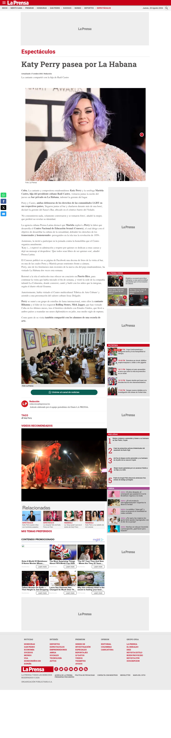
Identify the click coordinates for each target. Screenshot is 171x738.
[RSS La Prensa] (86, 669)
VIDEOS (79, 658)
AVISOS (78, 663)
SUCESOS (28, 652)
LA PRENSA (132, 644)
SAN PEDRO (29, 647)
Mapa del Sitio (139, 675)
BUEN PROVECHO (135, 655)
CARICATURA (107, 649)
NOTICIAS (28, 639)
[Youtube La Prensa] (71, 669)
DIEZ (129, 649)
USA (26, 658)
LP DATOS (79, 655)
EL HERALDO (132, 647)
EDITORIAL (106, 644)
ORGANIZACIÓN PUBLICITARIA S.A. (36, 681)
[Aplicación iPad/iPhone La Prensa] (76, 669)
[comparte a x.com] (3, 207)
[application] (64, 464)
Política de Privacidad (85, 675)
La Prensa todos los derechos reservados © (36, 676)
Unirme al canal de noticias (65, 392)
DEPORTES (55, 644)
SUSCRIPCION (133, 661)
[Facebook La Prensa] (56, 669)
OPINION (105, 639)
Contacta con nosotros (107, 675)
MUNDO (28, 655)
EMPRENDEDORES (58, 649)
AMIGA (53, 652)
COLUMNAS (106, 647)
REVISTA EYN (133, 658)
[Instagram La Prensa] (66, 669)
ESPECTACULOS (57, 647)
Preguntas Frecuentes (64, 677)
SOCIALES (54, 655)
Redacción (48, 74)
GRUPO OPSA (133, 639)
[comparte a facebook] (3, 201)
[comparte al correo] (3, 213)
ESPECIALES (81, 649)
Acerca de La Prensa (63, 675)
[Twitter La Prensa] (61, 669)
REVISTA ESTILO (134, 652)
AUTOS (53, 661)
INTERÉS (54, 639)
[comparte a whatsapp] (3, 195)
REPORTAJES (81, 652)
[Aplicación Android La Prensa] (81, 669)
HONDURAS (29, 644)
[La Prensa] (33, 669)
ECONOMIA (29, 649)
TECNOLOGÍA (56, 658)
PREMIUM (80, 639)
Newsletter (125, 675)
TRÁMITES (80, 661)
